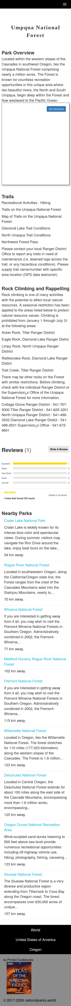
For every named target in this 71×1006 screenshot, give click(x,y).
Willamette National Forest (25, 730)
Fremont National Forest (23, 680)
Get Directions (56, 109)
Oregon (35, 949)
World (35, 929)
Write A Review (59, 449)
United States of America (35, 939)
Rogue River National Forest (26, 564)
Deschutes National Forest (25, 774)
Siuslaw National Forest (23, 874)
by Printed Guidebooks (18, 959)
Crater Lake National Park (24, 520)
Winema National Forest (23, 609)
